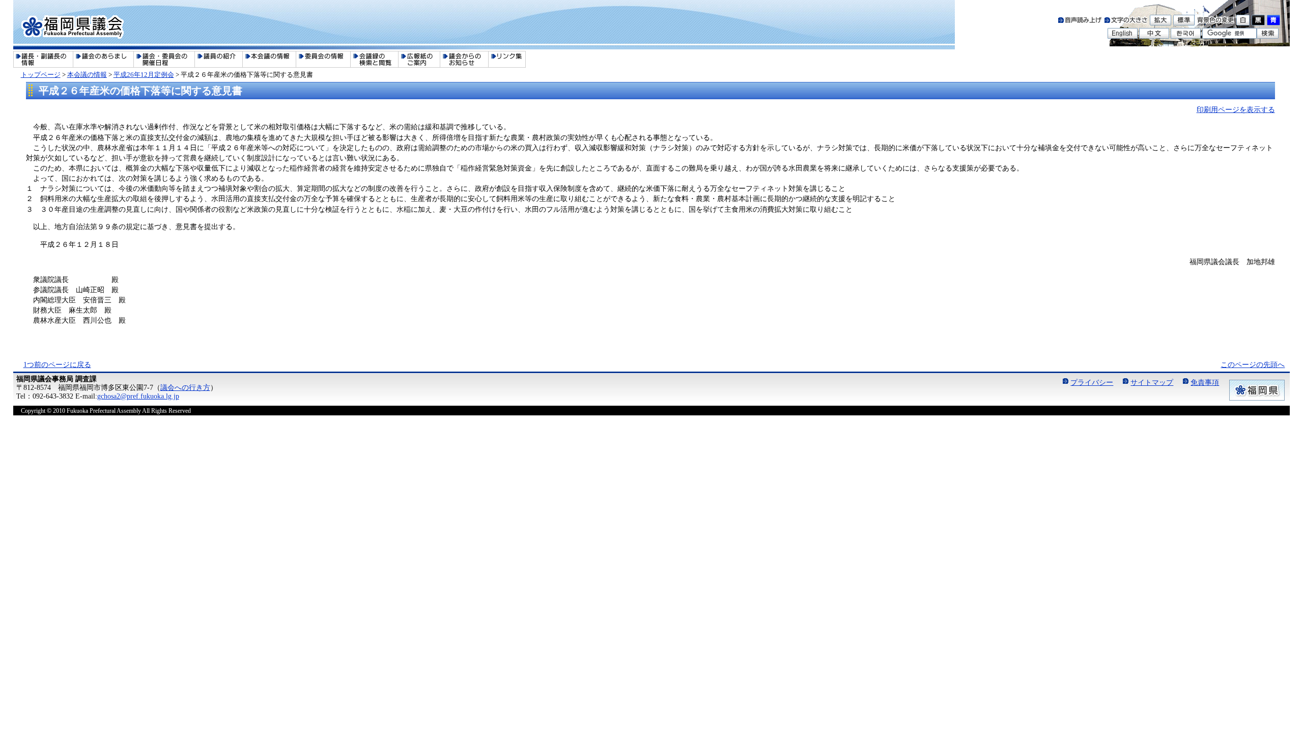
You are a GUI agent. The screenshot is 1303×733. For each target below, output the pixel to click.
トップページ (41, 74)
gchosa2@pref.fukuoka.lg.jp (138, 396)
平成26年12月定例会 (144, 74)
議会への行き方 (185, 387)
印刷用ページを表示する (1236, 109)
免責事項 (1205, 382)
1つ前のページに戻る (57, 364)
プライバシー (1091, 382)
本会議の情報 (87, 74)
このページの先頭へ (1253, 364)
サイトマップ (1151, 382)
